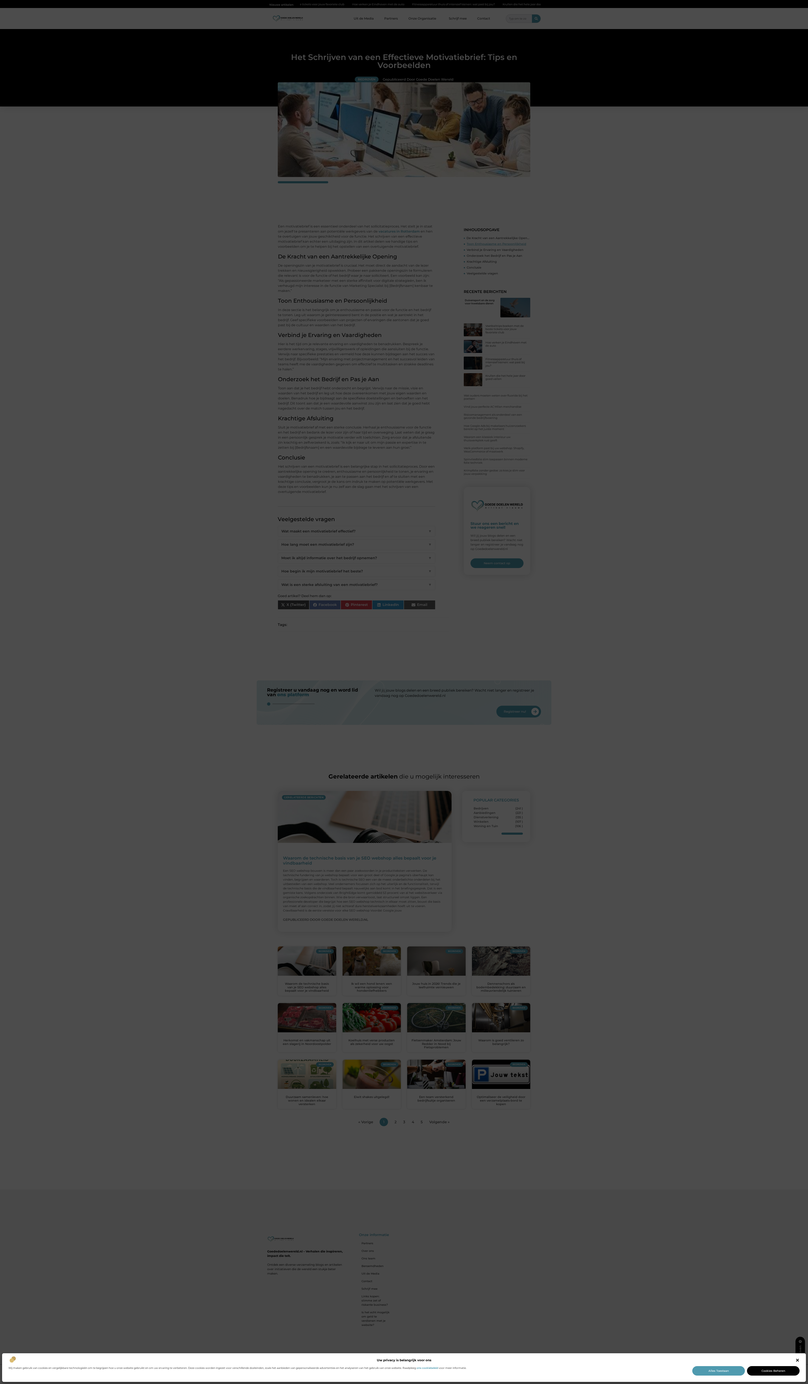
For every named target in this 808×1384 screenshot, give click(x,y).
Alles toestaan (718, 1370)
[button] (797, 1360)
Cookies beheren (773, 1370)
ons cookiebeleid (427, 1367)
